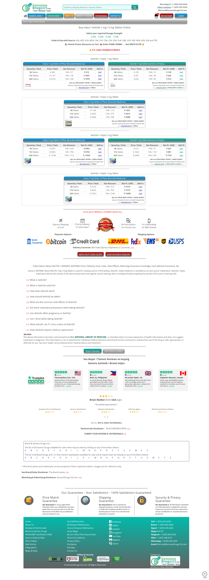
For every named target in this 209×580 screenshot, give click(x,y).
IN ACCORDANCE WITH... (104, 428)
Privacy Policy (73, 541)
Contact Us (72, 550)
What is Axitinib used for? (42, 285)
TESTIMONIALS (101, 16)
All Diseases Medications (78, 524)
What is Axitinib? (38, 279)
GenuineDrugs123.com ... (51, 477)
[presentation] (49, 380)
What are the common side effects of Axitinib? (53, 302)
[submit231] (134, 7)
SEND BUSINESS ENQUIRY (118, 254)
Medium (116, 540)
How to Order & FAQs (35, 537)
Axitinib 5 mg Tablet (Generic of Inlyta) (147, 140)
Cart (181, 72)
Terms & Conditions (76, 537)
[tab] (93, 351)
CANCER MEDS (53, 16)
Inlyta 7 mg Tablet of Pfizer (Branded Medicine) (105, 178)
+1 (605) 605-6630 (161, 521)
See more (27, 334)
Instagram (116, 532)
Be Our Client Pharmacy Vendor (81, 534)
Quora (115, 543)
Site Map (71, 547)
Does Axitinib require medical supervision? (51, 329)
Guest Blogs (72, 531)
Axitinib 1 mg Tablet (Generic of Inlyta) (147, 64)
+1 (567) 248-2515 (161, 537)
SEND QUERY (179, 83)
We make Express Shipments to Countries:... (102, 247)
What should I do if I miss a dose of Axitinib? (52, 324)
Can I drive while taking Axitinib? (46, 318)
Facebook (116, 522)
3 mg (100, 36)
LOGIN (181, 16)
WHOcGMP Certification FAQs (38, 534)
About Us (29, 524)
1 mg (93, 36)
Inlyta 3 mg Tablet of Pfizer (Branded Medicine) (105, 102)
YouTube (116, 536)
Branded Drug (84, 88)
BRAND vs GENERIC (84, 16)
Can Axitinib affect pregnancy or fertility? (50, 313)
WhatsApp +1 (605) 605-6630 (173, 4)
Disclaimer (72, 544)
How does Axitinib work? (42, 291)
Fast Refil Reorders (75, 521)
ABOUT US (69, 16)
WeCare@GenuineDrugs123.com (172, 10)
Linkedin (116, 529)
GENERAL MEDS (35, 16)
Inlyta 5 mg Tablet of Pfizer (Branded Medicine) (64, 140)
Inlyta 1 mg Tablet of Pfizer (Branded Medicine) (64, 64)
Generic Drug (161, 88)
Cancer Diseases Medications (80, 528)
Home (25, 22)
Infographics (31, 547)
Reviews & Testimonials (35, 528)
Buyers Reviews (93, 351)
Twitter (115, 525)
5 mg (108, 36)
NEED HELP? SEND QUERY (90, 254)
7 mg (115, 36)
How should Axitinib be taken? (45, 296)
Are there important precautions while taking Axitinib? (57, 307)
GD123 (157, 531)
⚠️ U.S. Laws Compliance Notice (104, 50)
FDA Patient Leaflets (114, 351)
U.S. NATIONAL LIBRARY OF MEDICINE (88, 337)
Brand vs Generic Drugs (36, 531)
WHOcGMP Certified (175, 88)
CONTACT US (115, 16)
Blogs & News (31, 550)
